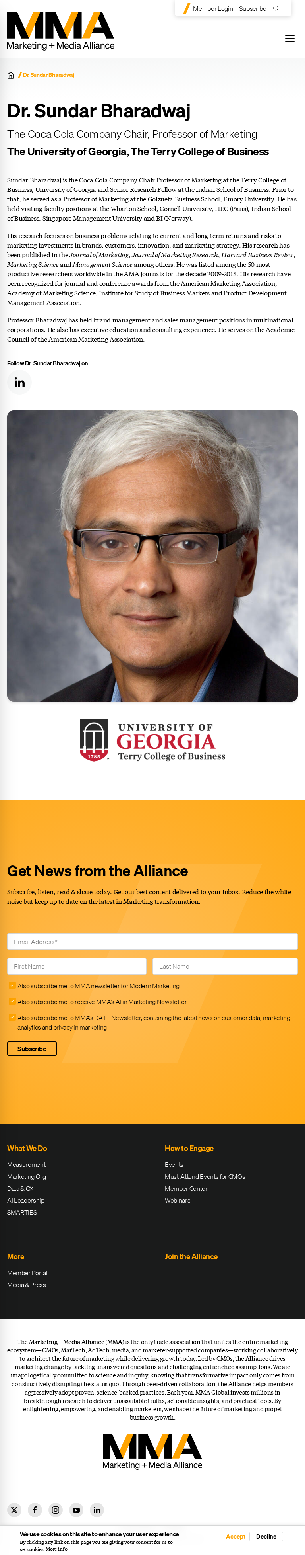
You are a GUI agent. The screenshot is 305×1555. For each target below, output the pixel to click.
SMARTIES (22, 1212)
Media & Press (26, 1285)
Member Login (213, 8)
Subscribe (252, 8)
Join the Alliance (191, 1256)
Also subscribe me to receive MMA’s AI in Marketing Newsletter (102, 1001)
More (15, 1256)
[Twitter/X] (14, 1510)
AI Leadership (25, 1200)
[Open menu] (290, 39)
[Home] (10, 75)
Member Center (186, 1188)
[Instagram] (55, 1510)
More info (57, 1549)
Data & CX (20, 1188)
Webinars (177, 1200)
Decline (266, 1536)
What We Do (27, 1148)
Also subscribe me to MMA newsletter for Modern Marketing (98, 986)
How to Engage (189, 1148)
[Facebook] (35, 1510)
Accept (235, 1536)
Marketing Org (26, 1176)
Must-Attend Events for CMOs (205, 1176)
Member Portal (27, 1273)
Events (174, 1164)
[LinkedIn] (19, 382)
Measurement (26, 1164)
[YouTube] (76, 1510)
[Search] (278, 8)
